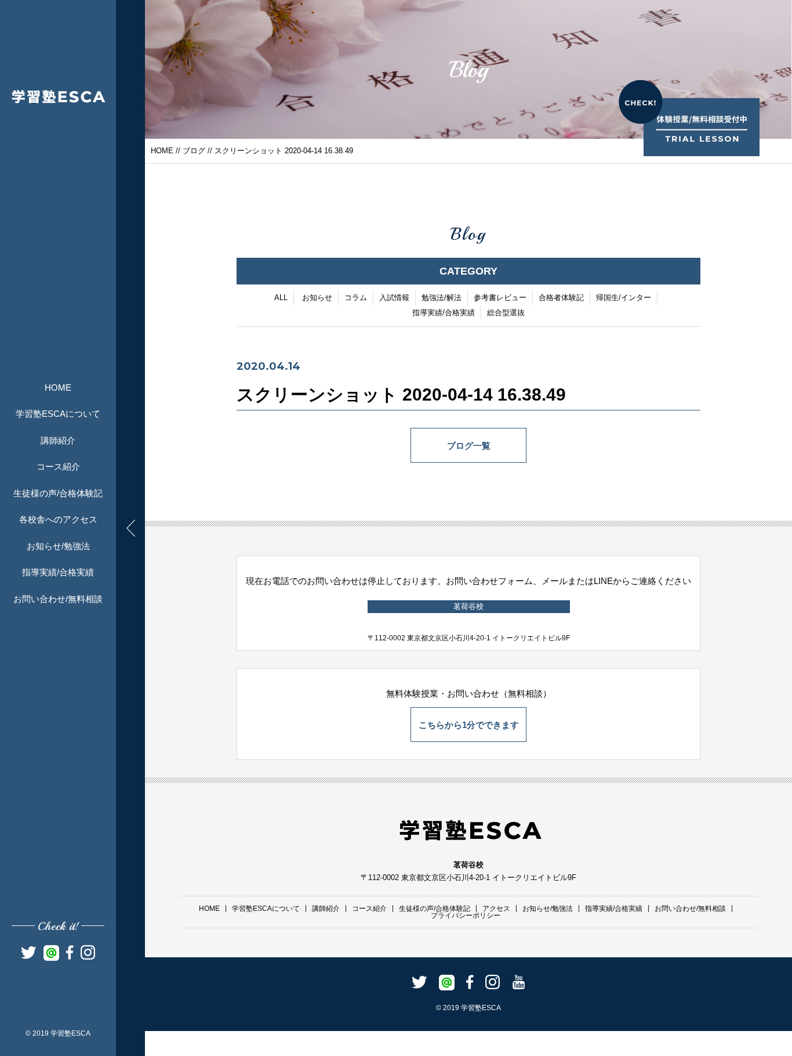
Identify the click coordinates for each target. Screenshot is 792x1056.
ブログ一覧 (469, 445)
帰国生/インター (623, 297)
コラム (355, 297)
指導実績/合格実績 (58, 572)
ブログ (194, 150)
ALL (281, 297)
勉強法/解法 (442, 297)
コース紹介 (58, 466)
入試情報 (394, 297)
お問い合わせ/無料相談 (58, 599)
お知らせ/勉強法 (58, 546)
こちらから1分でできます (469, 725)
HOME (58, 387)
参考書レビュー (500, 297)
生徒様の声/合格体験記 (58, 493)
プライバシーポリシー (465, 915)
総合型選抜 (506, 312)
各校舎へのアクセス (58, 519)
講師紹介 (58, 440)
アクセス (496, 908)
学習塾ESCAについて (58, 414)
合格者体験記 (561, 297)
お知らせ (317, 297)
